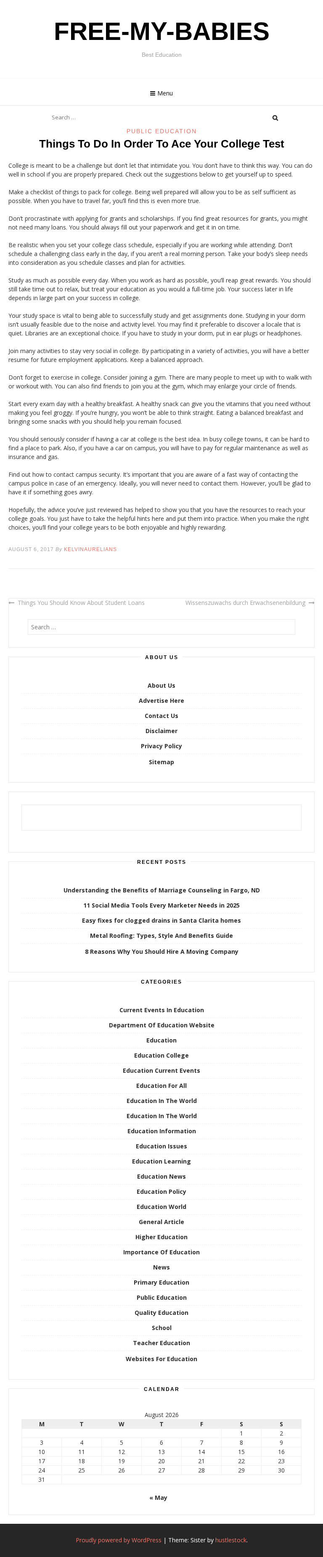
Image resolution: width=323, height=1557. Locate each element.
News (161, 1267)
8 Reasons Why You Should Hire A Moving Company (161, 951)
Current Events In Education (161, 1010)
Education (161, 1040)
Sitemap (161, 762)
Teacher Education (161, 1343)
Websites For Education (161, 1359)
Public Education (162, 131)
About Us (161, 685)
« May (158, 1498)
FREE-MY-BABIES (162, 31)
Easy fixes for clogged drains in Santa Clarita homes (161, 920)
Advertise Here (161, 701)
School (162, 1328)
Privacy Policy (161, 746)
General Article (161, 1222)
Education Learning (161, 1161)
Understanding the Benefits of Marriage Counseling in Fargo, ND (162, 890)
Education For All (161, 1086)
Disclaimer (161, 731)
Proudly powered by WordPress (119, 1540)
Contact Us (161, 716)
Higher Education (161, 1237)
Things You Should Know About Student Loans (81, 603)
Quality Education (161, 1313)
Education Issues (161, 1146)
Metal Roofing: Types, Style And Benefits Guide (161, 935)
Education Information (161, 1131)
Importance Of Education (161, 1252)
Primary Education (161, 1282)
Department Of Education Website (161, 1025)
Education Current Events (161, 1070)
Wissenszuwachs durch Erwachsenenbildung (245, 603)
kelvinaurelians (90, 549)
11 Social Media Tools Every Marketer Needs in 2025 (161, 905)
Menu (165, 93)
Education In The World (162, 1101)
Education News (161, 1176)
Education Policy (161, 1191)
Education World (161, 1207)
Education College (161, 1055)
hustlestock (230, 1540)
